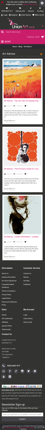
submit (22, 419)
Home (14, 47)
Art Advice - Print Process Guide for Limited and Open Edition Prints (22, 169)
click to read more (30, 4)
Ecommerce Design (27, 427)
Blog (20, 47)
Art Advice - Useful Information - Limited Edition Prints (22, 237)
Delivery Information (9, 277)
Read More (9, 121)
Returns (26, 277)
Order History (28, 318)
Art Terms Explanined (9, 281)
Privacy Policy (6, 294)
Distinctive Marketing (11, 427)
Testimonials (6, 329)
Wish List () (27, 322)
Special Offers (7, 326)
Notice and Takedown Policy (9, 303)
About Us (5, 273)
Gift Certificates (7, 318)
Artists (4, 315)
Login (25, 315)
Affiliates (5, 322)
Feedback (26, 284)
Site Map (26, 281)
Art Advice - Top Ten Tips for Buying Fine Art (22, 101)
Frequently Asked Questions (8, 285)
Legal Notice (6, 298)
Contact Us (27, 273)
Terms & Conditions (8, 291)
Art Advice (28, 47)
